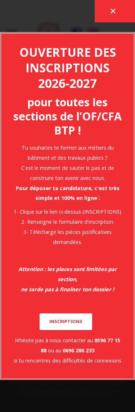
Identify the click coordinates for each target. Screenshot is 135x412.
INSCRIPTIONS (65, 321)
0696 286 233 (78, 350)
